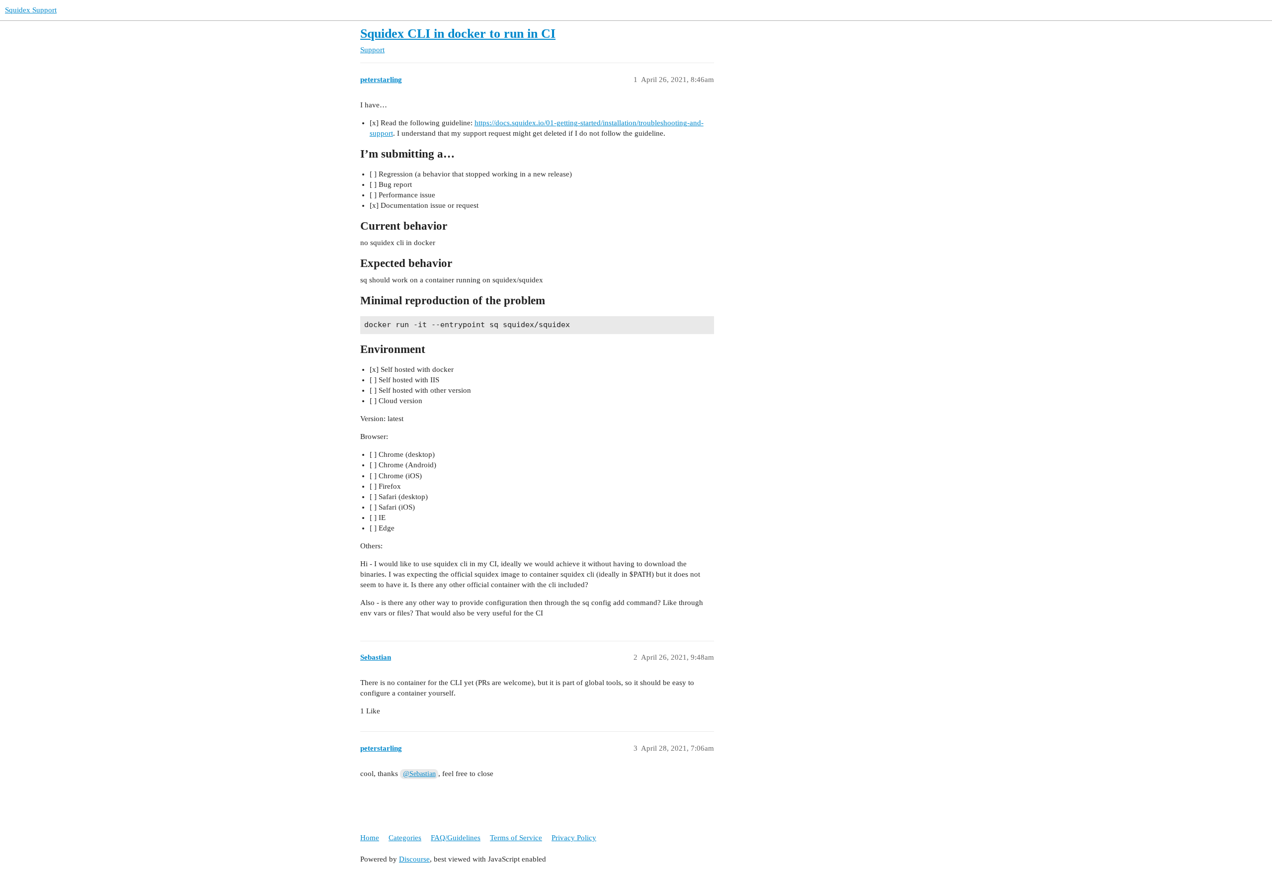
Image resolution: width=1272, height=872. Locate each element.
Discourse (414, 859)
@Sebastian (419, 774)
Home (369, 838)
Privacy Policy (574, 838)
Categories (405, 838)
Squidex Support (31, 10)
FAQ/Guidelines (455, 838)
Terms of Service (516, 838)
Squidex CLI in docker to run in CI (458, 33)
